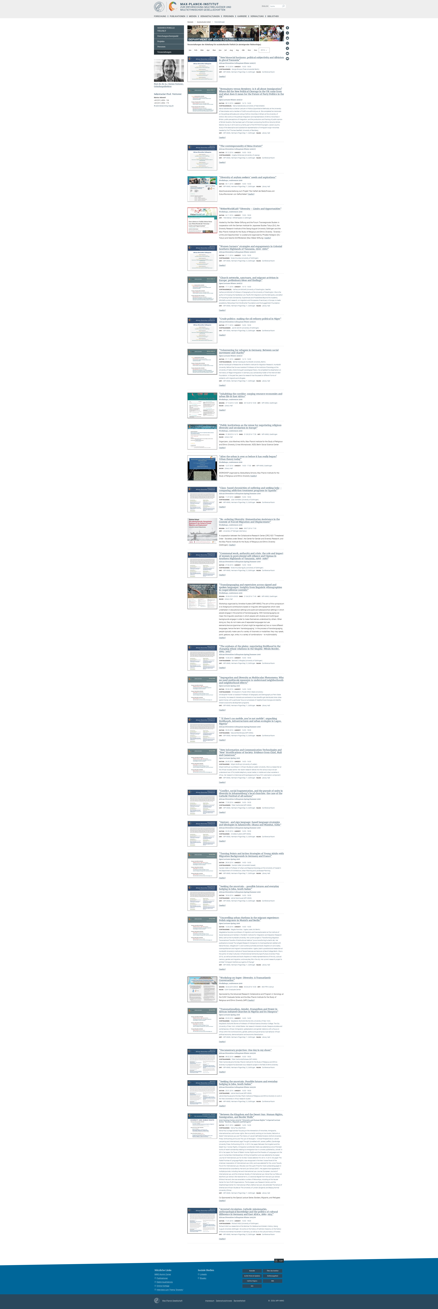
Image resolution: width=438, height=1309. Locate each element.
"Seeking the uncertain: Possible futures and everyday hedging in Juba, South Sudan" (248, 1082)
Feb (195, 50)
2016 (263, 50)
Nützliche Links (163, 1270)
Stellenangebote (272, 1276)
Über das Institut (272, 1271)
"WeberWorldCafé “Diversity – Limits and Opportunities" (250, 208)
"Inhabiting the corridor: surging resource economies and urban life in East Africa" (250, 395)
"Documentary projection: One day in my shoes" (245, 1050)
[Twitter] (287, 43)
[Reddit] (287, 38)
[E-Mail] (287, 53)
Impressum (209, 1301)
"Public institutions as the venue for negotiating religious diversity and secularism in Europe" (250, 426)
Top (281, 1261)
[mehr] (222, 76)
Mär (202, 50)
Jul (225, 50)
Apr (208, 50)
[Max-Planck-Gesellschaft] (158, 1300)
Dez (255, 50)
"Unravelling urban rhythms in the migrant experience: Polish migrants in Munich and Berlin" (249, 919)
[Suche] (283, 6)
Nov (249, 50)
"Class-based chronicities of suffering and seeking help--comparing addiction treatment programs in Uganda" (250, 489)
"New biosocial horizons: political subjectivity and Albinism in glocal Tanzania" (251, 58)
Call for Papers (252, 1281)
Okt (243, 50)
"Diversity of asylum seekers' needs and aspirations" (247, 177)
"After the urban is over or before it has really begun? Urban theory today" (248, 458)
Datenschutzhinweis (224, 1301)
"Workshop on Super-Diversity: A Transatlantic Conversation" (245, 979)
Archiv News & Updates (252, 1276)
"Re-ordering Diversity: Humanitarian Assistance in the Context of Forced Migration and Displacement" (249, 520)
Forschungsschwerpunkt (167, 36)
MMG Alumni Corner (163, 1274)
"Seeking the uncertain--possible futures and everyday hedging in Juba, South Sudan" (249, 887)
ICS (252, 1286)
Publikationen (162, 1278)
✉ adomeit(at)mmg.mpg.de (163, 106)
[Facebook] (287, 28)
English (265, 6)
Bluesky (203, 1278)
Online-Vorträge (163, 1286)
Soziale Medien (206, 1270)
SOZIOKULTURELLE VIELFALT (166, 29)
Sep (237, 50)
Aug (231, 50)
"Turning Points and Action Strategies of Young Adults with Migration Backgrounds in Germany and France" (251, 854)
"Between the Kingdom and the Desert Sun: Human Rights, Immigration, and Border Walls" (251, 1115)
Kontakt (252, 1271)
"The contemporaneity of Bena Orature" (241, 146)
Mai (214, 50)
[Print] (287, 58)
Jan (190, 50)
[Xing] (287, 48)
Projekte (160, 41)
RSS (272, 1281)
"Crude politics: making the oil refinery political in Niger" (250, 318)
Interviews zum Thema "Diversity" (170, 1290)
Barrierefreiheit (239, 1301)
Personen (161, 47)
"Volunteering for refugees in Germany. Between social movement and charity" (249, 351)
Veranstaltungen (164, 52)
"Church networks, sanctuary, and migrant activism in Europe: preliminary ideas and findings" (248, 279)
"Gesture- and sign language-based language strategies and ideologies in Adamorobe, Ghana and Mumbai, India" (250, 823)
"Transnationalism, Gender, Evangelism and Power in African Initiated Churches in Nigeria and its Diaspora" (248, 1010)
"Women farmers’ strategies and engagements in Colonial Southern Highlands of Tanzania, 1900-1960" (250, 247)
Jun (220, 50)
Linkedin (203, 1274)
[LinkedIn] (287, 33)
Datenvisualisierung (165, 1282)
